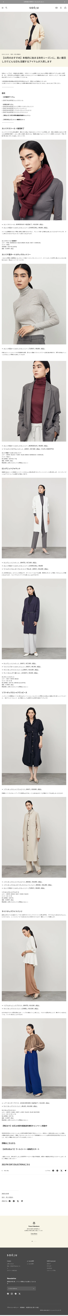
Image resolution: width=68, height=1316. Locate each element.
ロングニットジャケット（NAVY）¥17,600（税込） (20, 663)
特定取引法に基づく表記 (32, 1307)
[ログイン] (61, 8)
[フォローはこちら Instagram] (11, 1293)
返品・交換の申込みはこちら (13, 1267)
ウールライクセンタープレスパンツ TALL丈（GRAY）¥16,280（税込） (26, 569)
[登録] (33, 1288)
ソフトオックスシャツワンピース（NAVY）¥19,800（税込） (23, 789)
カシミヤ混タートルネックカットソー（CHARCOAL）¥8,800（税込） (26, 227)
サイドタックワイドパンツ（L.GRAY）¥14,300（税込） (21, 669)
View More (34, 1233)
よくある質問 (30, 1263)
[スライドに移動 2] (33, 1241)
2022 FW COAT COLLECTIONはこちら (16, 1164)
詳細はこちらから (8, 1143)
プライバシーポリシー (13, 1307)
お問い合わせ (10, 1263)
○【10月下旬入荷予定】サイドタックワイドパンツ (15, 112)
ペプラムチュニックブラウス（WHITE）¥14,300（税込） (22, 1005)
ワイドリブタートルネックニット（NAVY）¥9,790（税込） (23, 666)
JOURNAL (49, 1268)
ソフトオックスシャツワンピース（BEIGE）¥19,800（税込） (23, 882)
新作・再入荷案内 (16, 54)
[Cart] (65, 8)
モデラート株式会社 (12, 1270)
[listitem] (10, 1201)
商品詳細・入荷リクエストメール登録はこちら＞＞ (15, 462)
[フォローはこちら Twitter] (19, 1293)
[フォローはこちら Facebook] (8, 1293)
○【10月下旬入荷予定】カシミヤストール (12, 100)
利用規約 (22, 1307)
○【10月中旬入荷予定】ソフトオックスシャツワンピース (16, 110)
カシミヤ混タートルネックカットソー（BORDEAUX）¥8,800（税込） (26, 446)
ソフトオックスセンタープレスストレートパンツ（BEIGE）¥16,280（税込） (28, 885)
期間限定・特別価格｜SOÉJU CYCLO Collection (34, 1)
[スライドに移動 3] (34, 1241)
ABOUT (49, 1263)
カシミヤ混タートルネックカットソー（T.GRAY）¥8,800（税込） (25, 348)
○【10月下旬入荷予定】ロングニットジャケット (14, 108)
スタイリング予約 (51, 1270)
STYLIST (49, 1266)
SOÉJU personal (51, 1261)
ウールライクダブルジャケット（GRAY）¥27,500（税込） (22, 449)
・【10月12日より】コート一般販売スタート (13, 119)
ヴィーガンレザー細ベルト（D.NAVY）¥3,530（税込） (21, 673)
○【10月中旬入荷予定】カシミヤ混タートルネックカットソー (18, 106)
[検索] (6, 8)
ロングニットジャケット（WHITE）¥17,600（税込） (20, 562)
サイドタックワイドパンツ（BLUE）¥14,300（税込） (21, 1106)
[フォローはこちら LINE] (15, 1293)
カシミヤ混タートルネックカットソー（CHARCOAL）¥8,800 (23, 566)
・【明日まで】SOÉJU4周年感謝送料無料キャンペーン (16, 115)
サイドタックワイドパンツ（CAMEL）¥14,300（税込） (21, 1008)
